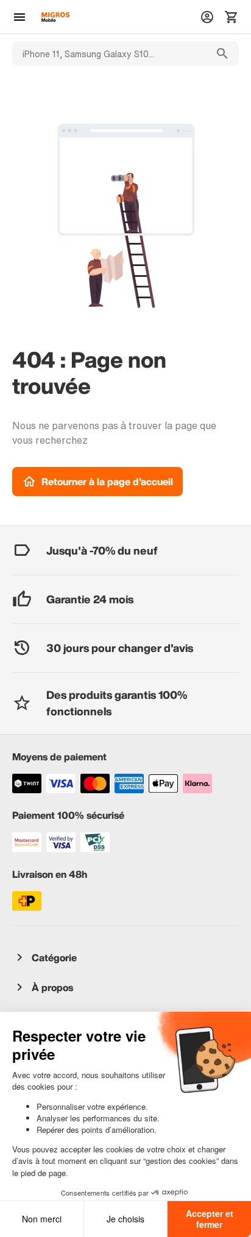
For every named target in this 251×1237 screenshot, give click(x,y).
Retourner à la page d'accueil (107, 481)
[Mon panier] (231, 17)
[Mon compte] (207, 17)
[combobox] (109, 53)
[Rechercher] (222, 53)
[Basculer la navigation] (19, 17)
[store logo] (55, 17)
